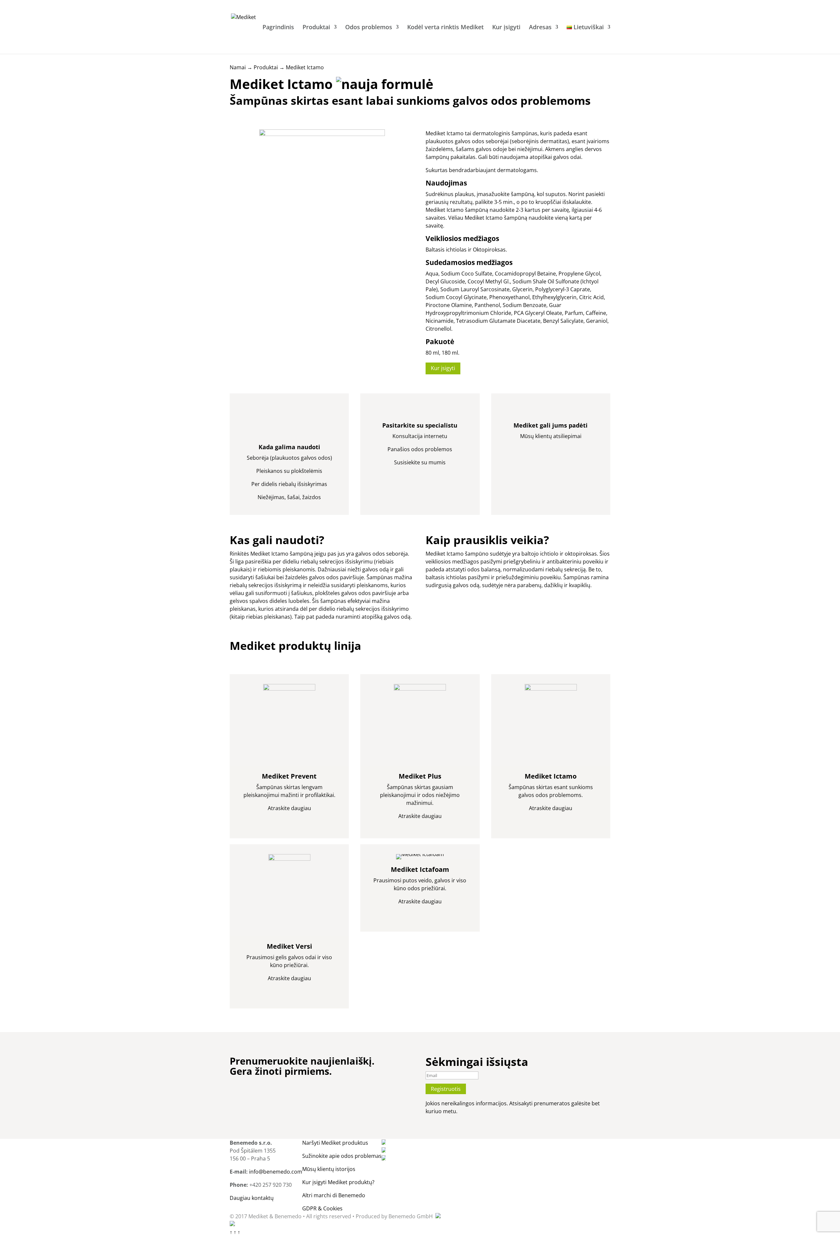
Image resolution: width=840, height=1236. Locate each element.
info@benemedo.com (275, 1171)
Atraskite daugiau (289, 808)
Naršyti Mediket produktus (335, 1142)
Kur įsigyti (506, 28)
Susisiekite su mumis (420, 462)
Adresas (540, 28)
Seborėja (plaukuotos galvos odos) (289, 457)
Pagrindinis (278, 28)
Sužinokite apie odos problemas (342, 1155)
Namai (238, 67)
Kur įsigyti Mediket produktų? (338, 1182)
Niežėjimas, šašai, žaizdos (289, 497)
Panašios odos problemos (420, 449)
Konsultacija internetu (419, 436)
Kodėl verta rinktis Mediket (445, 28)
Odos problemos (368, 28)
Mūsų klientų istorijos (328, 1169)
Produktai (316, 28)
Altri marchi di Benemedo (333, 1195)
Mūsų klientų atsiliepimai (550, 436)
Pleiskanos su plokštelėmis (289, 471)
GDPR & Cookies (322, 1208)
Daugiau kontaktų (252, 1198)
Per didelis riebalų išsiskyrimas (289, 484)
